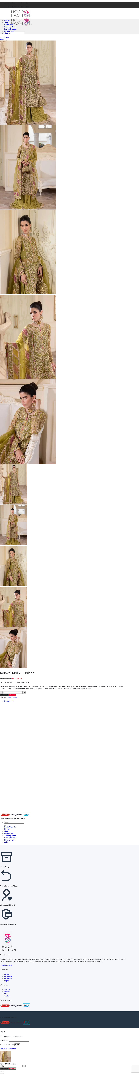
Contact (7, 996)
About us (7, 989)
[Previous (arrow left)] (1, 1073)
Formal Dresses (10, 29)
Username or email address (11, 1036)
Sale (6, 33)
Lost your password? (8, 1048)
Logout (6, 981)
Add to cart (4, 695)
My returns (8, 976)
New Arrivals (9, 31)
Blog (5, 994)
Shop (6, 22)
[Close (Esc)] (1, 1071)
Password (4, 1040)
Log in (17, 1044)
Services (7, 992)
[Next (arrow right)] (3, 1073)
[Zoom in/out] (3, 1071)
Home (6, 20)
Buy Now (13, 695)
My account (8, 978)
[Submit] (5, 825)
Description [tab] (8, 701)
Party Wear (8, 25)
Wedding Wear (10, 27)
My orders (7, 974)
